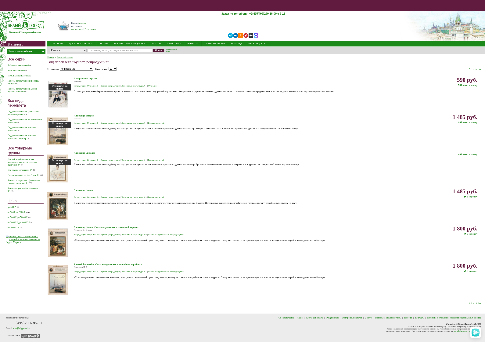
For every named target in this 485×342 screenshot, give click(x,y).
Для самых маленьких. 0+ (21, 170)
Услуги (368, 317)
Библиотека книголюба (19, 65)
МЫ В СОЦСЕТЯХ (257, 43)
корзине (82, 23)
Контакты (419, 317)
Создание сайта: (13, 335)
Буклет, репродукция (110, 86)
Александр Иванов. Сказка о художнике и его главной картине (106, 227)
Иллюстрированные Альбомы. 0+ (25, 175)
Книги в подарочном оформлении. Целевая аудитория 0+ (24, 181)
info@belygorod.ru (21, 328)
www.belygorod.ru (461, 331)
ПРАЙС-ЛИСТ (174, 43)
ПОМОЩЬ (236, 43)
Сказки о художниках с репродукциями (166, 234)
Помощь (408, 317)
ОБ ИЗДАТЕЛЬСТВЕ (215, 43)
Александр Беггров (84, 115)
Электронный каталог (352, 317)
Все (479, 69)
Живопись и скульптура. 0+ (134, 86)
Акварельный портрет (85, 78)
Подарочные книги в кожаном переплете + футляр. (22, 137)
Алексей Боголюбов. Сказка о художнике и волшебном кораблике (108, 264)
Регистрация (90, 29)
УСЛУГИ (156, 43)
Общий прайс (332, 317)
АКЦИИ (103, 43)
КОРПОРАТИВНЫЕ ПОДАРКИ (129, 43)
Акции (300, 317)
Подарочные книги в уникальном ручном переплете (23, 113)
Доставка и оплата (314, 317)
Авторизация (77, 29)
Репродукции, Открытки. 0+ (86, 86)
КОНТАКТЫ (56, 43)
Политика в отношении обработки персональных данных (454, 317)
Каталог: (15, 44)
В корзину (472, 197)
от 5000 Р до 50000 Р (19, 217)
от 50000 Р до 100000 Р (20, 222)
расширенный (171, 50)
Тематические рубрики (20, 51)
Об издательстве (286, 317)
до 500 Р (13, 207)
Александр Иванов (83, 190)
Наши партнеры (393, 317)
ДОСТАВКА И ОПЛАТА (81, 43)
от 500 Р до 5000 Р (19, 212)
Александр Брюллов (84, 153)
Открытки (152, 86)
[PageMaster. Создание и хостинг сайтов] (30, 335)
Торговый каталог (65, 57)
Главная (50, 57)
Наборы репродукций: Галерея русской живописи (22, 90)
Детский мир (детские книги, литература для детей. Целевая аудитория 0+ (22, 162)
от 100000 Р (15, 227)
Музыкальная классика (19, 75)
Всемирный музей (17, 70)
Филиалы (379, 317)
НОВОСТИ (193, 43)
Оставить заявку (468, 85)
